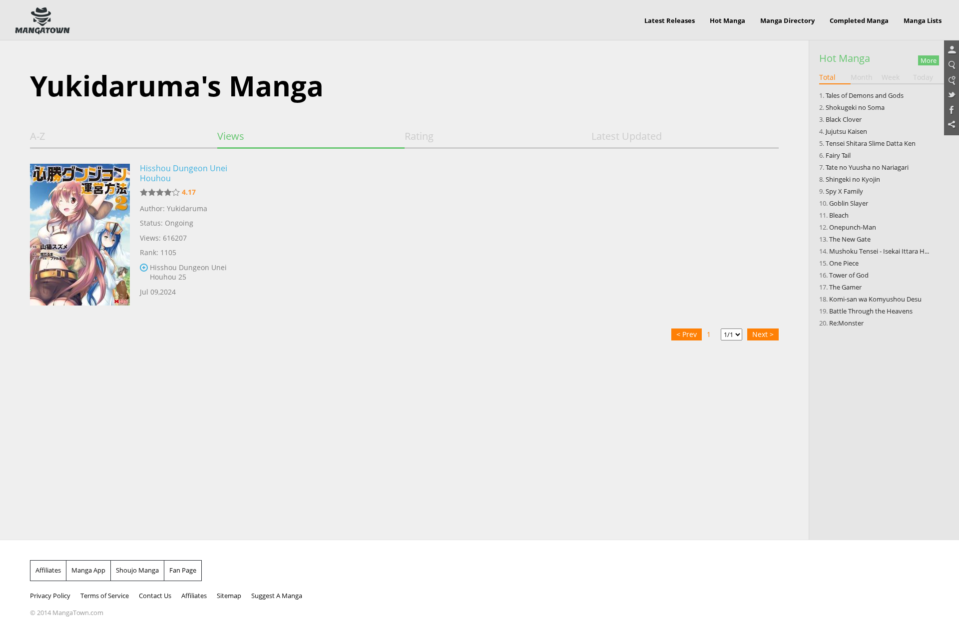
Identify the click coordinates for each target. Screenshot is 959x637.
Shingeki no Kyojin (853, 179)
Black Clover (844, 119)
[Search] (951, 65)
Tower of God (849, 275)
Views (230, 136)
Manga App (88, 570)
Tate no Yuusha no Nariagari (867, 167)
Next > (763, 334)
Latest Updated (626, 136)
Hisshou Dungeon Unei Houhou (183, 173)
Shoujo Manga (137, 570)
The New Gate (850, 239)
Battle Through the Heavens (871, 311)
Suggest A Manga (276, 595)
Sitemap (229, 595)
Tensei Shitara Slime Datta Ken (871, 143)
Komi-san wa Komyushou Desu (875, 299)
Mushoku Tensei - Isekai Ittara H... (879, 251)
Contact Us (155, 595)
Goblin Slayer (848, 203)
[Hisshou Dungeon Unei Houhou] (80, 241)
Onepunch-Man (852, 227)
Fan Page (182, 570)
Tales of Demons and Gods (865, 95)
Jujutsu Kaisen (846, 131)
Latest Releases (669, 20)
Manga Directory (787, 20)
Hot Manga (727, 20)
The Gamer (845, 287)
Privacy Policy (50, 595)
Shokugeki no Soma (855, 107)
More (929, 60)
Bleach (839, 215)
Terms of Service (104, 595)
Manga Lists (923, 20)
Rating (419, 136)
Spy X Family (844, 191)
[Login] (951, 50)
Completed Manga (859, 20)
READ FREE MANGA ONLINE (42, 20)
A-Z (37, 136)
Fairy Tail (838, 155)
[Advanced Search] (951, 80)
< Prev (686, 334)
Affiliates (48, 570)
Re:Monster (846, 322)
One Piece (844, 263)
